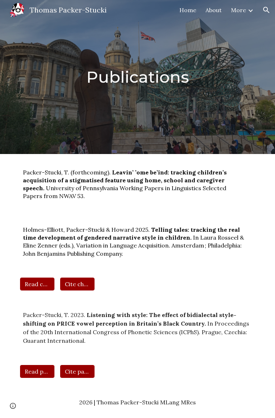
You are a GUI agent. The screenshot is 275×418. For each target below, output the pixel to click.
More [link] (238, 10)
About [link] (214, 10)
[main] (137, 77)
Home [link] (187, 10)
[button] (266, 10)
